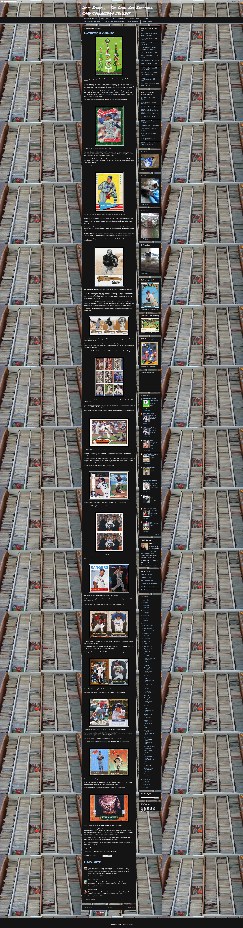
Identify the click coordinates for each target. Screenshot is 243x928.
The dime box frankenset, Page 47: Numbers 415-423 (149, 708)
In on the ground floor (149, 687)
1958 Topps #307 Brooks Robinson (148, 103)
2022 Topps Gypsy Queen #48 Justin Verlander (150, 84)
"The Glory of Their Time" (148, 587)
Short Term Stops (133, 22)
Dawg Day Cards (148, 440)
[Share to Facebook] (109, 856)
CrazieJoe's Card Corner (150, 454)
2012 (144, 785)
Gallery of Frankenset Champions (114, 22)
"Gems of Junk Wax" (147, 574)
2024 (144, 600)
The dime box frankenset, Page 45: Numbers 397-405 (149, 758)
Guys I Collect (105, 18)
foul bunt (145, 495)
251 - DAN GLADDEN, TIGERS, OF (153, 417)
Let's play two (148, 684)
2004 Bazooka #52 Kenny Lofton (149, 64)
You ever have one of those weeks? (149, 659)
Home (110, 908)
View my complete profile (148, 565)
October (147, 628)
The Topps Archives (149, 467)
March (146, 646)
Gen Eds (146, 695)
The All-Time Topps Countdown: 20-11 (148, 670)
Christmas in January (148, 764)
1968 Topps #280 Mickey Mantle (148, 134)
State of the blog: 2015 (149, 774)
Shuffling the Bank (154, 524)
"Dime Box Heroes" (146, 577)
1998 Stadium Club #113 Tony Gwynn (149, 56)
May (146, 641)
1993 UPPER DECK (148, 414)
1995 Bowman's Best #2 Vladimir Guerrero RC (148, 143)
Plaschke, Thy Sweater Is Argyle (150, 481)
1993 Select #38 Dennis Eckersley (148, 43)
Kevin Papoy (91, 879)
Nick (152, 544)
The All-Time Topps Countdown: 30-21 (148, 700)
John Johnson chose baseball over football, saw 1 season (150, 404)
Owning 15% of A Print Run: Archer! (154, 485)
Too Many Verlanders (149, 509)
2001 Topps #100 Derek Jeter (150, 60)
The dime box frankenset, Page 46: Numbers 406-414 (149, 741)
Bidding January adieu (149, 654)
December (147, 625)
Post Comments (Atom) (113, 912)
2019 (144, 613)
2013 (144, 782)
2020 (145, 610)
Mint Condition (147, 522)
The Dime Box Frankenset (92, 22)
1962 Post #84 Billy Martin (149, 110)
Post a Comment (90, 899)
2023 (144, 602)
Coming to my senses (148, 664)
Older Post (131, 908)
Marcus (90, 866)
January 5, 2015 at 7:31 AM (95, 886)
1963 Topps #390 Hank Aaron (150, 126)
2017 (144, 618)
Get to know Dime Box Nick (149, 747)
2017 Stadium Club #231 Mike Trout (150, 80)
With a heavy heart (148, 751)
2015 (144, 623)
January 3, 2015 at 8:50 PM (95, 876)
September (147, 631)
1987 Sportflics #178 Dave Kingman (149, 39)
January (147, 651)
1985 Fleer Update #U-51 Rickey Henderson (149, 34)
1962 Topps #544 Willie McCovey (148, 117)
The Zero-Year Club (134, 18)
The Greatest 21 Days (149, 399)
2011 (144, 787)
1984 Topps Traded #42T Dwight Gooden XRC (148, 139)
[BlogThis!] (105, 856)
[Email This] (103, 856)
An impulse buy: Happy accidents (148, 715)
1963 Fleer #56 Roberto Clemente (148, 121)
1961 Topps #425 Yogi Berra (149, 107)
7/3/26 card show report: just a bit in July (154, 512)
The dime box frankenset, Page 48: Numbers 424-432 (149, 679)
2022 (144, 605)
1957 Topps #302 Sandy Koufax (148, 98)
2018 (144, 615)
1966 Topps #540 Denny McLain (148, 129)
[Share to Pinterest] (111, 856)
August (146, 633)
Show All (157, 534)
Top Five (146, 18)
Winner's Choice (152, 469)
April (146, 644)
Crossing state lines (148, 726)
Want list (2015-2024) (90, 18)
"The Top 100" (145, 590)
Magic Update (152, 456)
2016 (144, 621)
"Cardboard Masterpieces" (149, 584)
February (147, 649)
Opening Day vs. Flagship (149, 692)
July (145, 636)
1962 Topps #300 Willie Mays (150, 113)
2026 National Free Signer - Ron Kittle (154, 499)
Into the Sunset (147, 22)
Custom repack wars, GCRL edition (148, 769)
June (146, 638)
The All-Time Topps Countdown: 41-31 (149, 732)
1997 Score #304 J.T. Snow (149, 52)
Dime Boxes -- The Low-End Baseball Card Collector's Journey (117, 10)
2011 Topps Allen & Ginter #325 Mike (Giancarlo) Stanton (149, 74)
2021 (144, 608)
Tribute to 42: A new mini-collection (149, 721)
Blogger (131, 924)
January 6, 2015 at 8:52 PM (95, 896)
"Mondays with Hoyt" (147, 580)
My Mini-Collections (119, 18)
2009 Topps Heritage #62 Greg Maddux (149, 68)
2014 (144, 779)
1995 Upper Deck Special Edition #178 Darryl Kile (148, 48)
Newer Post (88, 908)
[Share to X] (107, 856)
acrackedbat (91, 889)
